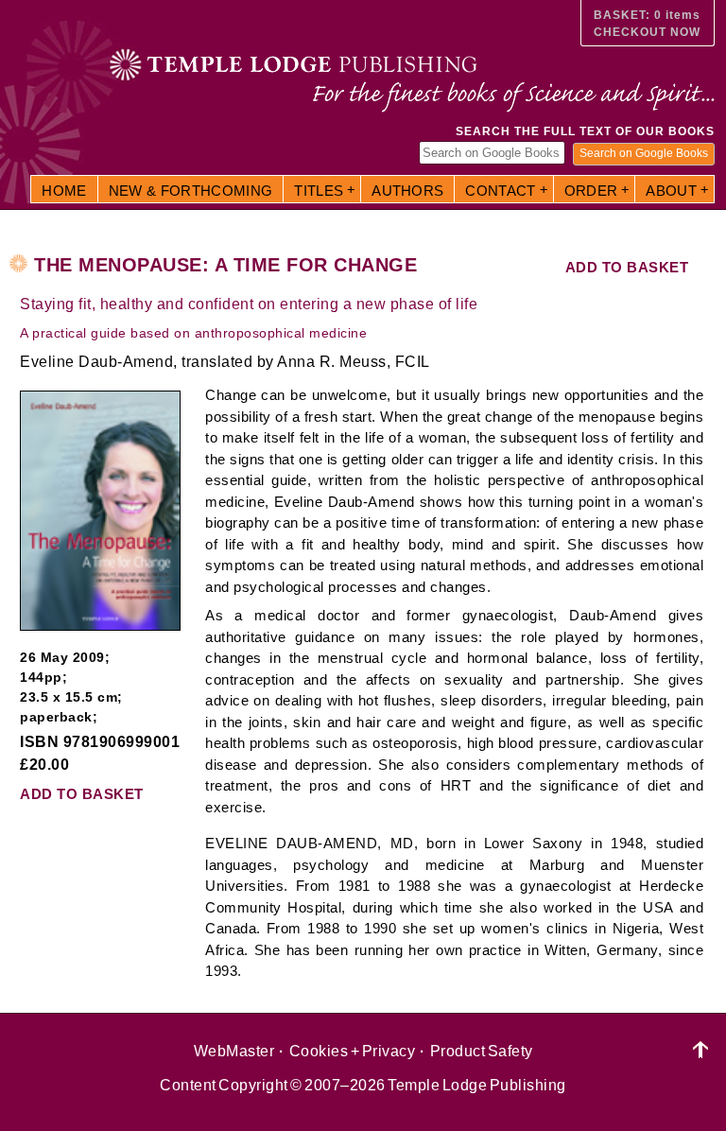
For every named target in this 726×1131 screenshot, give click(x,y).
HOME (64, 191)
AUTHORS (407, 191)
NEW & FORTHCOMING (191, 191)
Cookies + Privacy (352, 1051)
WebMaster (234, 1051)
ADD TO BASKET (627, 267)
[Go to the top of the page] (701, 1050)
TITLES (318, 191)
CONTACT (500, 191)
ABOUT (671, 191)
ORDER (591, 191)
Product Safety (481, 1051)
